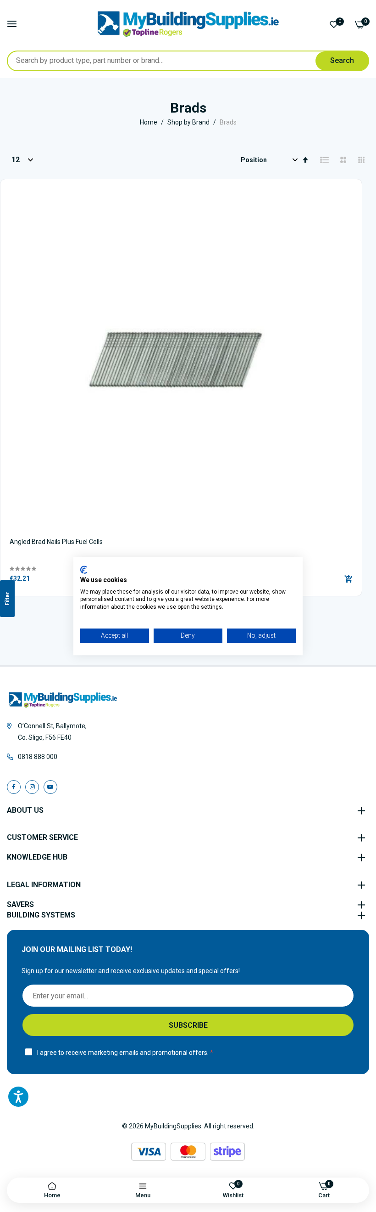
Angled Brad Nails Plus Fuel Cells (56, 541)
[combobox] (188, 60)
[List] (324, 160)
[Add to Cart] (348, 579)
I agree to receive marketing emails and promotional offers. (123, 1052)
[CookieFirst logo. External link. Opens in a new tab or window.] (83, 570)
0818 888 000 (37, 756)
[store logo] (188, 24)
